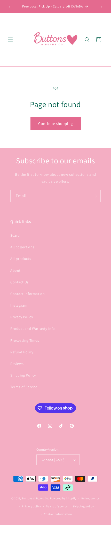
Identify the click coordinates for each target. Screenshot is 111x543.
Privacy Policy (21, 317)
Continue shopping (55, 123)
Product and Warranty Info (32, 328)
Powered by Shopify (63, 498)
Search (16, 235)
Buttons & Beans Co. (35, 498)
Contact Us (19, 282)
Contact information (58, 514)
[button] (10, 39)
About (15, 270)
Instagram (18, 305)
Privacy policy (31, 506)
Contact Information (27, 293)
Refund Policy (21, 352)
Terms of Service (23, 387)
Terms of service (57, 506)
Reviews (16, 363)
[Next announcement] (101, 6)
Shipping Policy (23, 375)
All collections (22, 247)
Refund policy (90, 498)
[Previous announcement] (9, 6)
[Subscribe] (94, 196)
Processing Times (24, 340)
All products (20, 258)
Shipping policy (83, 506)
